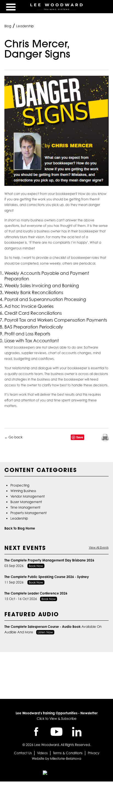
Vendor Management (27, 496)
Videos (42, 753)
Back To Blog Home (19, 528)
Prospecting (19, 485)
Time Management (25, 507)
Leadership (25, 26)
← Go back (13, 437)
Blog (7, 26)
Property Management (28, 513)
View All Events (99, 547)
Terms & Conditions (68, 753)
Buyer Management (26, 502)
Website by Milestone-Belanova (56, 758)
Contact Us (23, 753)
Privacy (93, 753)
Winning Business (23, 491)
